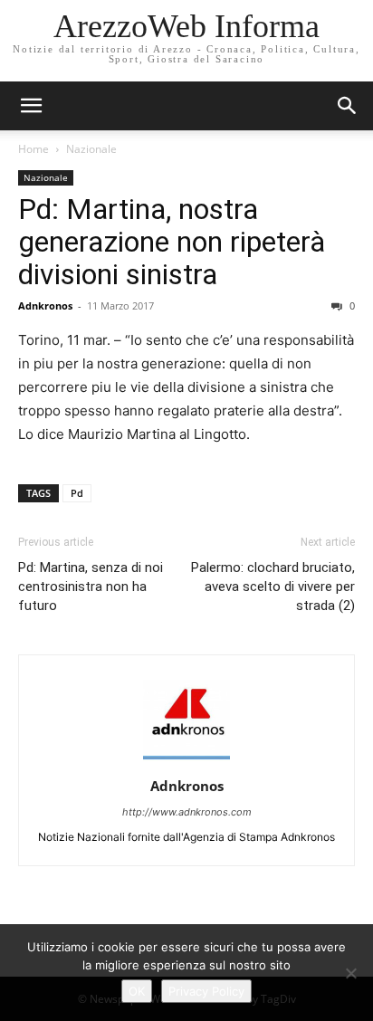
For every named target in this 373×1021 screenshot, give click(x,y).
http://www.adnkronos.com (187, 812)
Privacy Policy (206, 991)
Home (33, 149)
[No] (350, 973)
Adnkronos (45, 305)
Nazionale (91, 149)
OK (137, 991)
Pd (77, 493)
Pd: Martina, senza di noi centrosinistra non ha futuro (90, 586)
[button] (347, 105)
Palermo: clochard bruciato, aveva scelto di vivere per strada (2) (273, 586)
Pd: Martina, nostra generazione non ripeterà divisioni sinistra (171, 241)
